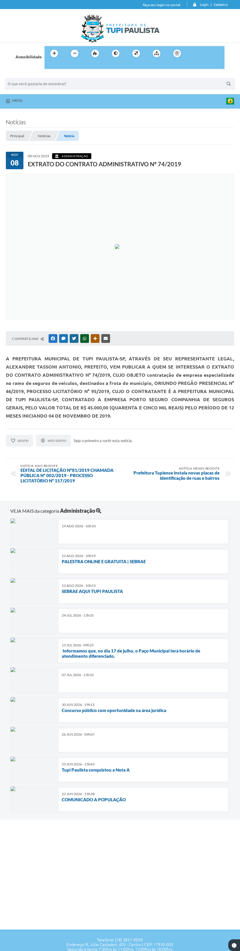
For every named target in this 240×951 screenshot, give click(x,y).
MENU (17, 100)
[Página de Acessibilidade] (177, 53)
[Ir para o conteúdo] (194, 53)
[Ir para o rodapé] (63, 65)
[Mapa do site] (156, 53)
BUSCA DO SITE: (22, 75)
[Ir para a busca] (50, 65)
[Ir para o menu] (206, 53)
